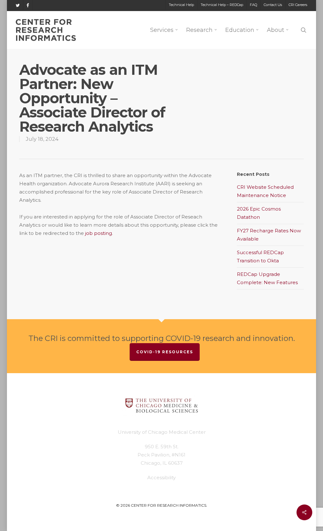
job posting (98, 233)
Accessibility (161, 477)
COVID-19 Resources (164, 351)
